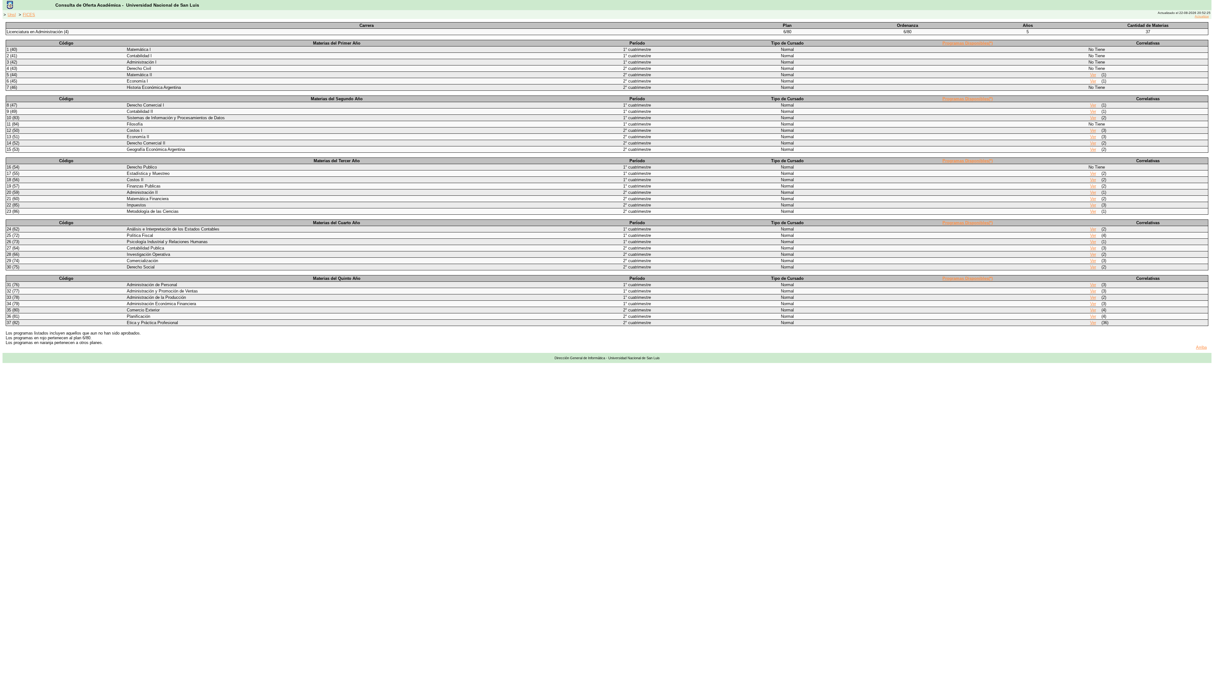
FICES (29, 14)
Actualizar (1202, 16)
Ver (1093, 74)
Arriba (1201, 347)
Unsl (12, 14)
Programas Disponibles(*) (967, 43)
